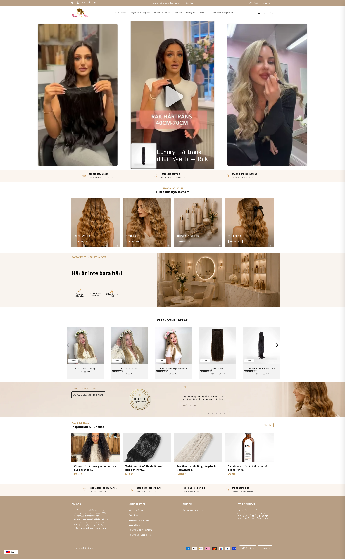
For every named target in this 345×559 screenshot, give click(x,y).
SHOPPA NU (81, 241)
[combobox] (11, 552)
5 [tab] (224, 413)
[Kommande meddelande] (212, 3)
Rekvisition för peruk (193, 509)
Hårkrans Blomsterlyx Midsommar (173, 369)
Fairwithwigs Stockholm (140, 529)
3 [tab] (216, 413)
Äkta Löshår (120, 12)
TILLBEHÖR (234, 236)
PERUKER (131, 236)
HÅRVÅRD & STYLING (188, 236)
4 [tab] (220, 413)
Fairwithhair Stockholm (140, 534)
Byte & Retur (135, 524)
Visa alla (267, 425)
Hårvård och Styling (183, 12)
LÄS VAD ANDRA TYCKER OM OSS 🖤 (88, 395)
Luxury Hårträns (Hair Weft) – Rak (261, 369)
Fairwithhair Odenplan (220, 12)
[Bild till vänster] (68, 345)
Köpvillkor (134, 514)
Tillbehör (201, 12)
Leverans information (139, 519)
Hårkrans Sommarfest (129, 369)
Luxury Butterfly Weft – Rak (217, 369)
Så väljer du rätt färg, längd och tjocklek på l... (196, 467)
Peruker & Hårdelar (161, 12)
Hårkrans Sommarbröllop (85, 369)
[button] (122, 12)
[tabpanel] (216, 396)
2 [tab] (212, 413)
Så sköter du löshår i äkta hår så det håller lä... (247, 467)
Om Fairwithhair (136, 509)
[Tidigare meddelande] (133, 3)
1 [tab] (208, 413)
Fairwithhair (89, 548)
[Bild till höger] (277, 345)
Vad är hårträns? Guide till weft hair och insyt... (144, 467)
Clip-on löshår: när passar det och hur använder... (95, 467)
